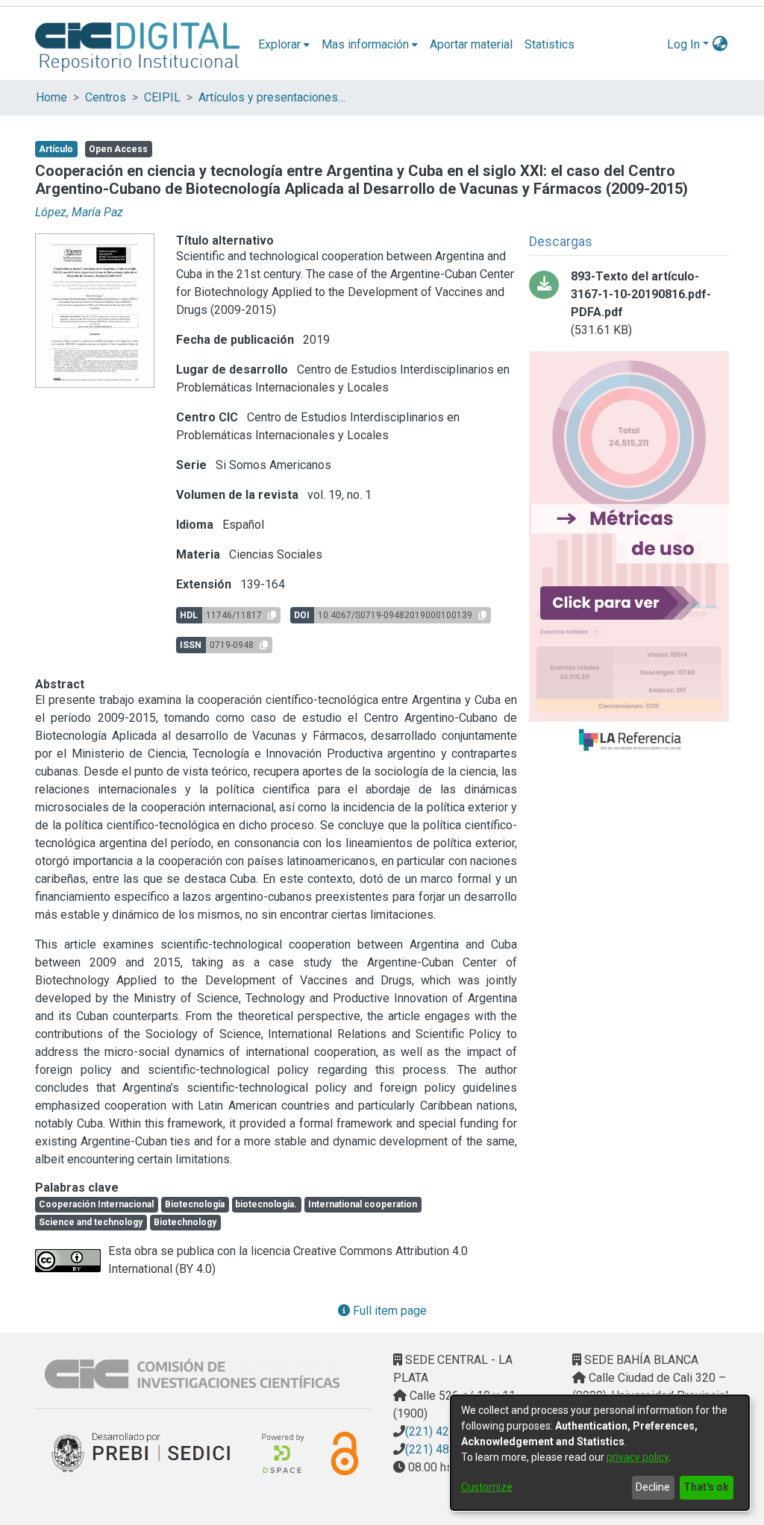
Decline (653, 1487)
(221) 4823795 (444, 1449)
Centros (105, 97)
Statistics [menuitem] (549, 44)
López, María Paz (79, 212)
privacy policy (637, 1457)
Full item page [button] (388, 1311)
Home (51, 97)
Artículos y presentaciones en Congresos (273, 97)
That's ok (706, 1487)
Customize (487, 1487)
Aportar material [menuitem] (471, 44)
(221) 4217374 (444, 1431)
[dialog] (600, 1452)
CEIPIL (162, 97)
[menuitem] (284, 45)
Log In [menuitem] (683, 44)
